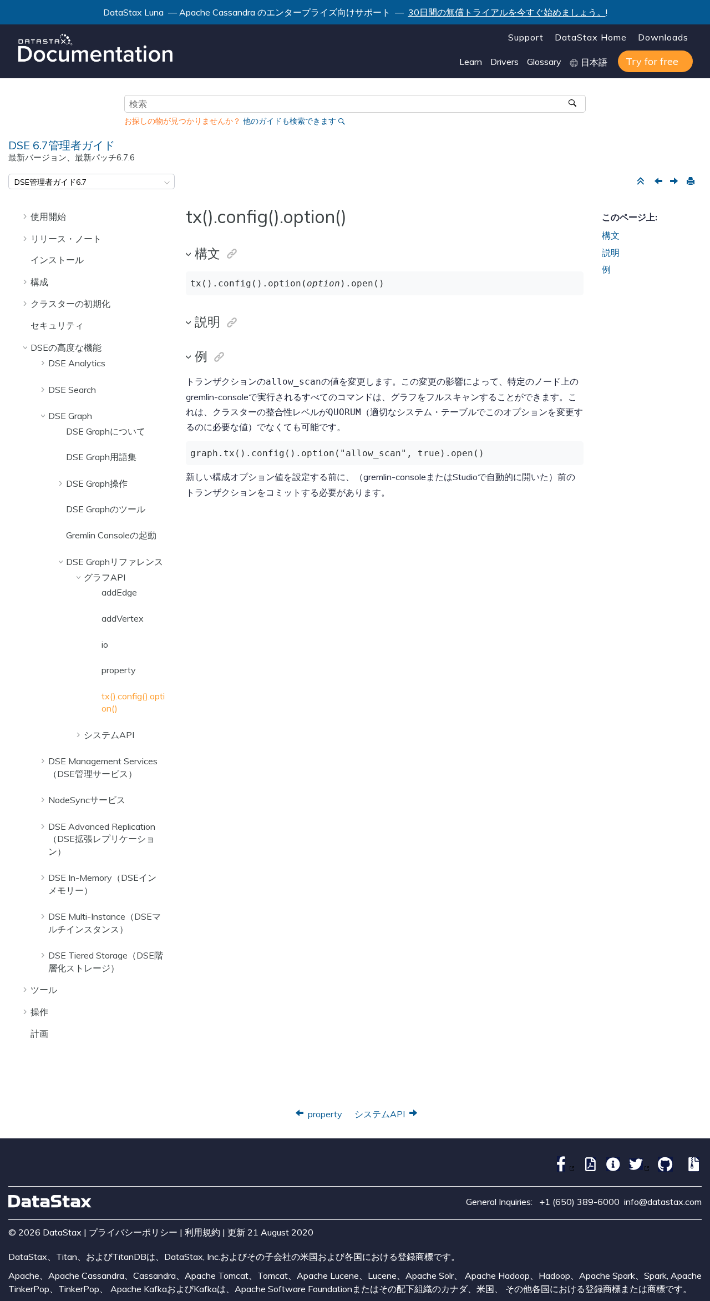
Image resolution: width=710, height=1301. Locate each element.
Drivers (504, 61)
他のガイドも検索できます (289, 121)
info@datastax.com (663, 1201)
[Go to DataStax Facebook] (561, 1168)
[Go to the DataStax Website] (50, 1201)
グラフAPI (104, 577)
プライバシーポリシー (133, 1232)
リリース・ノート (66, 238)
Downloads (663, 37)
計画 (39, 1033)
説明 (611, 252)
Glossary (544, 61)
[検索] (573, 104)
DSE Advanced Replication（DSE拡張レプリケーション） (101, 839)
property (119, 669)
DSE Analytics (76, 363)
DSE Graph (70, 415)
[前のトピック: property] (659, 182)
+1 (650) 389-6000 (579, 1201)
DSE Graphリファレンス (114, 561)
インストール (57, 259)
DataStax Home (591, 37)
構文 (611, 235)
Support (526, 37)
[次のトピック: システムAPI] (675, 182)
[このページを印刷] (690, 181)
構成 (39, 282)
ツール (44, 989)
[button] (26, 216)
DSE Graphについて (105, 431)
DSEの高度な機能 (66, 347)
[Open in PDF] (587, 1168)
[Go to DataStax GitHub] (662, 1168)
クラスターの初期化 (70, 303)
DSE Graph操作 (97, 483)
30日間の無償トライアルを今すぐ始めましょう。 (507, 12)
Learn (470, 61)
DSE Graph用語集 (101, 456)
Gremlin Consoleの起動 (111, 535)
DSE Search (72, 389)
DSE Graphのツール (105, 509)
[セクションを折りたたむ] (640, 181)
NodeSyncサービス (86, 799)
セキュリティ (57, 325)
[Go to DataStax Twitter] (636, 1168)
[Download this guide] (691, 1168)
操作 (39, 1011)
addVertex (123, 618)
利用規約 (202, 1232)
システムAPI (109, 734)
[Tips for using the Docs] (610, 1168)
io (105, 644)
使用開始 (48, 216)
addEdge (119, 592)
